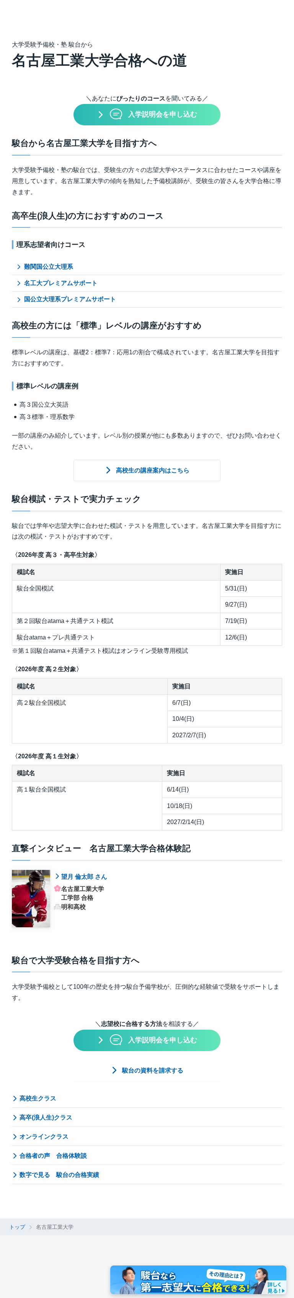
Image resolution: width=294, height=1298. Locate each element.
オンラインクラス (44, 1136)
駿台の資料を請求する (152, 1070)
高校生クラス (38, 1098)
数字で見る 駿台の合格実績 (59, 1174)
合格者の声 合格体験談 (53, 1155)
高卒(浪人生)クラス (46, 1117)
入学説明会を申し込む (162, 114)
